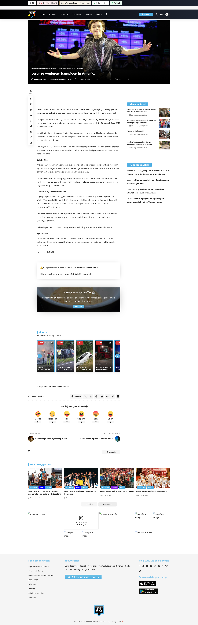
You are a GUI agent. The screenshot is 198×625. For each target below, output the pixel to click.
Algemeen (38, 79)
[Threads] (162, 566)
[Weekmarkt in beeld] (164, 134)
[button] (106, 14)
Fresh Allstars (57, 387)
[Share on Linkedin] (30, 115)
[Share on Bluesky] (30, 126)
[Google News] (151, 566)
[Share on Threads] (30, 120)
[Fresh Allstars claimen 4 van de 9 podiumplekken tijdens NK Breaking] (45, 478)
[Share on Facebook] (30, 98)
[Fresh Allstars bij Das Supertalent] (153, 478)
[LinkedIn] (158, 566)
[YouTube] (147, 566)
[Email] (30, 131)
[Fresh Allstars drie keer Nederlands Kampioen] (81, 478)
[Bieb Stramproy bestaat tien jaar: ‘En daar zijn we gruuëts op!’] (164, 123)
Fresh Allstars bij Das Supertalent (151, 491)
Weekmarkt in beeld (135, 131)
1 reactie (109, 79)
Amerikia (47, 387)
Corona (114, 487)
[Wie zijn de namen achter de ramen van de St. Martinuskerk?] (164, 112)
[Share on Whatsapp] (30, 109)
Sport (42, 487)
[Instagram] (155, 566)
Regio (70, 79)
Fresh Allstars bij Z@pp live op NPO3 (117, 491)
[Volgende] (117, 356)
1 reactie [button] (112, 452)
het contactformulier (86, 267)
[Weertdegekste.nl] (32, 14)
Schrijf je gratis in (83, 274)
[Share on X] (30, 104)
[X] (143, 566)
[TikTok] (140, 571)
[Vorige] (39, 356)
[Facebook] (140, 566)
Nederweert (61, 79)
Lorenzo (66, 387)
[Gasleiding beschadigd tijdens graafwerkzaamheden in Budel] (164, 145)
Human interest (49, 79)
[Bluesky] (166, 566)
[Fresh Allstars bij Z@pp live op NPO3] (117, 478)
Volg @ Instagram (81, 524)
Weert (49, 487)
